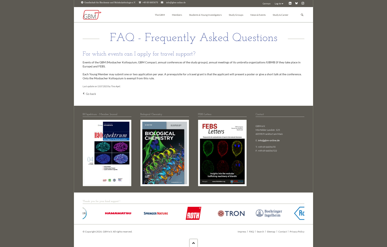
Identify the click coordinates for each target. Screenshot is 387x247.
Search (260, 231)
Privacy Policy (297, 231)
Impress (242, 231)
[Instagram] (303, 3)
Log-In (278, 3)
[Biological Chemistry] (164, 153)
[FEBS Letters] (222, 153)
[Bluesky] (296, 3)
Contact (282, 231)
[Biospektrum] (107, 153)
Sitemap (271, 231)
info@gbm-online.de (176, 2)
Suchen (302, 14)
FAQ (251, 231)
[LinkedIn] (290, 3)
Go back (91, 93)
